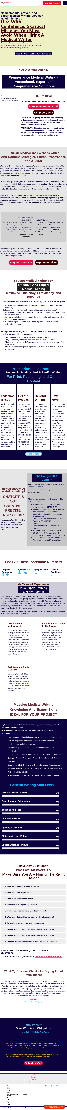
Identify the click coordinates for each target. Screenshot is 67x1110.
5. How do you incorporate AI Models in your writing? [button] (27, 911)
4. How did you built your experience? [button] (21, 905)
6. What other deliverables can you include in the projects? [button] (29, 917)
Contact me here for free (48, 956)
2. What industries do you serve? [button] (19, 892)
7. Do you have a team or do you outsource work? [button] (25, 923)
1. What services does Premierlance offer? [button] (22, 886)
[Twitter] (57, 1086)
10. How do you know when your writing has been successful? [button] (31, 941)
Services (33, 1077)
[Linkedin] (51, 1086)
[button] (52, 3)
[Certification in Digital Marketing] (4, 668)
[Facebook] (46, 1086)
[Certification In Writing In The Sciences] (39, 624)
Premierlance (16, 1108)
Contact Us (33, 1079)
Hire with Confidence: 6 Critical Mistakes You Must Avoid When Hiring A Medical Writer (23, 31)
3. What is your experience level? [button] (19, 899)
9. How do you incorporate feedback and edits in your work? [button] (30, 935)
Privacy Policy (33, 1082)
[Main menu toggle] (65, 3)
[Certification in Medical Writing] (4, 624)
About (34, 1075)
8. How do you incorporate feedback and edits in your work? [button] (30, 929)
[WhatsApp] (40, 1086)
